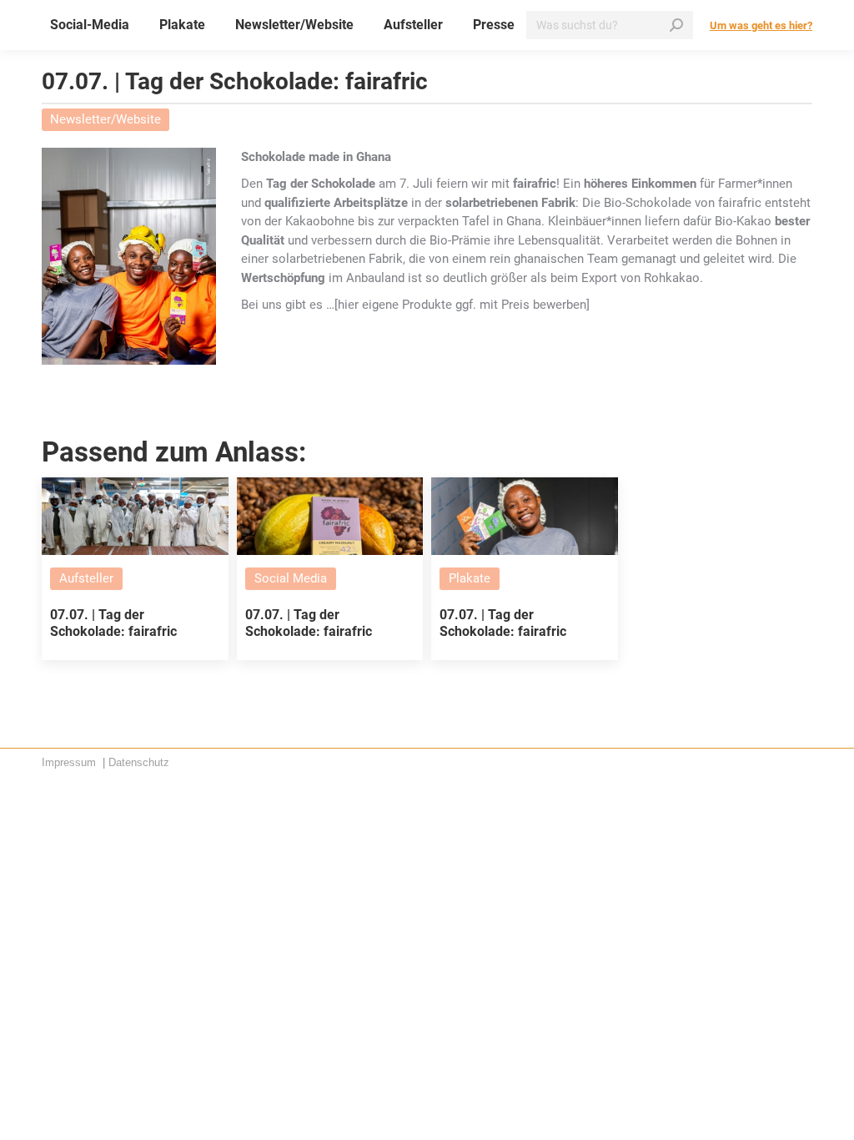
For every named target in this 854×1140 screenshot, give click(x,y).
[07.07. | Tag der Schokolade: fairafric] (135, 516)
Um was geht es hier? (761, 25)
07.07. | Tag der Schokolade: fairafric (113, 622)
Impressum (70, 762)
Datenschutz (138, 762)
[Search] (676, 25)
